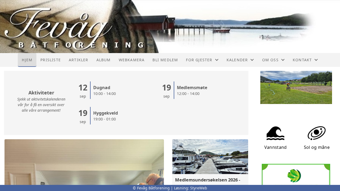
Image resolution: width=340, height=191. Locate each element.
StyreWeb (198, 187)
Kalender (237, 59)
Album (103, 59)
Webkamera (132, 59)
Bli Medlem (165, 59)
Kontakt (302, 59)
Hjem (27, 59)
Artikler (78, 59)
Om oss (270, 59)
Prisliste (50, 59)
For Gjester (199, 59)
